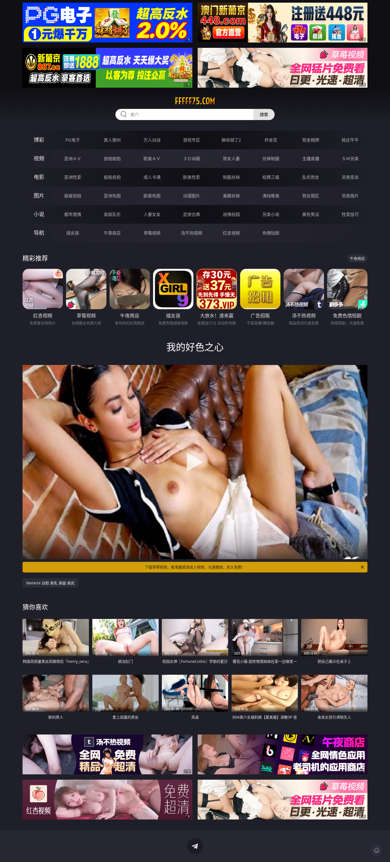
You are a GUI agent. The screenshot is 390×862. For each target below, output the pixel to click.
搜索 (264, 114)
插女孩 (72, 233)
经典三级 (270, 177)
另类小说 (270, 214)
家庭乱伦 (112, 214)
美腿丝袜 (231, 196)
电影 (39, 177)
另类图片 (350, 196)
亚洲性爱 (72, 177)
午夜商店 (112, 233)
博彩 (39, 139)
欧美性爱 (191, 177)
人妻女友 (152, 214)
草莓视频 (152, 233)
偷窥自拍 (72, 196)
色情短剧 (270, 233)
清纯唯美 (270, 196)
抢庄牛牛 (350, 140)
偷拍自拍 (112, 177)
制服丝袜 (231, 177)
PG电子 (73, 140)
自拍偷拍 (112, 159)
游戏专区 (191, 140)
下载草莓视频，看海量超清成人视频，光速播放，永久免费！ (195, 567)
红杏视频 (231, 233)
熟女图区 (310, 196)
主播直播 (310, 159)
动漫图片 (191, 196)
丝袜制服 (270, 159)
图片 (39, 195)
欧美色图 (152, 196)
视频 (39, 158)
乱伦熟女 (310, 177)
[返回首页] (376, 850)
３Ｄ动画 (191, 159)
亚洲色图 (112, 196)
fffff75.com (195, 101)
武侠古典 (191, 214)
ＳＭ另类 (350, 159)
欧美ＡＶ (152, 159)
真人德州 (112, 140)
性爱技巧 (350, 214)
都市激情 (72, 214)
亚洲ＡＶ (72, 159)
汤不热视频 (191, 233)
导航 (39, 232)
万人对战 (152, 140)
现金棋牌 (310, 140)
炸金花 (271, 140)
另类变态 (350, 177)
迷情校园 (231, 214)
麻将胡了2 (231, 140)
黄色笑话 (310, 214)
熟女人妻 (231, 159)
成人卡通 (152, 177)
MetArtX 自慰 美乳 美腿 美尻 (50, 582)
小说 (39, 214)
